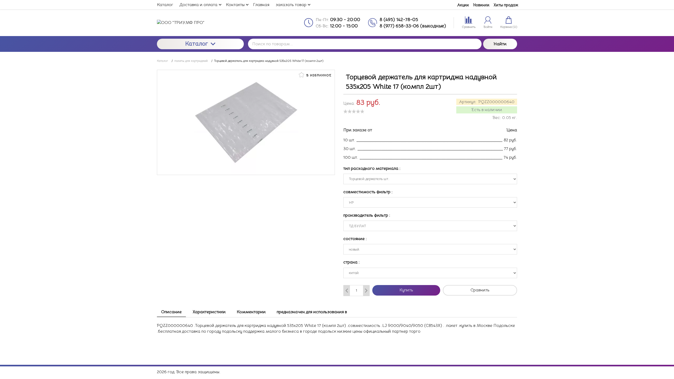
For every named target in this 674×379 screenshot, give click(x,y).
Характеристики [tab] (209, 312)
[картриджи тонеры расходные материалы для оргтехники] (200, 23)
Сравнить (479, 290)
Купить (406, 290)
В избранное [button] (318, 75)
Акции (463, 4)
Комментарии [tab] (251, 312)
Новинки (481, 4)
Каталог (196, 43)
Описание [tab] (171, 312)
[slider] (353, 111)
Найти (500, 44)
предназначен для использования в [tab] (312, 312)
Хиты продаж (506, 4)
